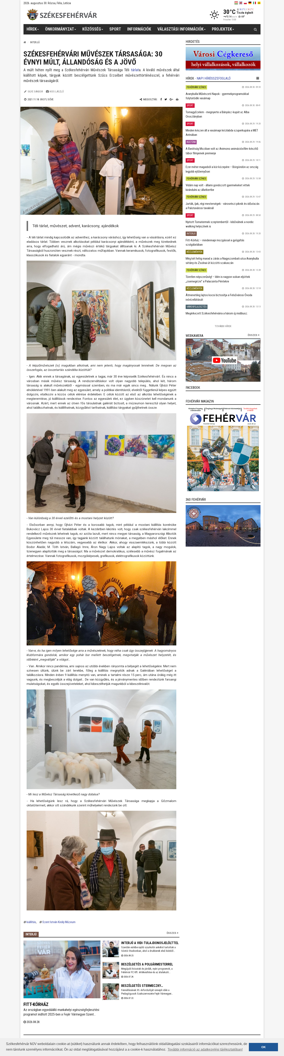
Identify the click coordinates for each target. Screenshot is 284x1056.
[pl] (245, 3)
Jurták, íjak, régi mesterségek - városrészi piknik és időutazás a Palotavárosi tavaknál (222, 206)
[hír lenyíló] (258, 78)
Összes (171, 933)
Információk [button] (139, 29)
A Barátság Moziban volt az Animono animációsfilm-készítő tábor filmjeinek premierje (222, 151)
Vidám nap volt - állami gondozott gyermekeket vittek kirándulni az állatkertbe (218, 187)
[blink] (259, 3)
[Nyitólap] (24, 42)
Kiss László (57, 91)
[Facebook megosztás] (161, 99)
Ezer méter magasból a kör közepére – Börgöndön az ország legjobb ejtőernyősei (222, 169)
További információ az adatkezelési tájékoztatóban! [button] (205, 1049)
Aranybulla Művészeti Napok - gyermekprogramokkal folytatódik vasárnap (217, 96)
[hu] (236, 3)
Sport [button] (115, 29)
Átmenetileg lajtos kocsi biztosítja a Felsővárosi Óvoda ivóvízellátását (219, 297)
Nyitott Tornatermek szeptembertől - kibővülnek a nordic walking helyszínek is (220, 224)
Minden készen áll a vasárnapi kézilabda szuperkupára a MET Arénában (222, 133)
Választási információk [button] (180, 29)
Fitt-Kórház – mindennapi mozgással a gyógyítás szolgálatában (215, 242)
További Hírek (223, 326)
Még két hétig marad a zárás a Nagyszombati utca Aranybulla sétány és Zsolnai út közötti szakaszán (222, 261)
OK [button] (263, 1047)
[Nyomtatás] (177, 99)
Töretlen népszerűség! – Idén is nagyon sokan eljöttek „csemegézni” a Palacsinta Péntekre (218, 279)
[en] (240, 3)
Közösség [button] (91, 29)
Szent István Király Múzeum (58, 922)
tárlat (135, 70)
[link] (223, 58)
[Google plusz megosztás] (171, 99)
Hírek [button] (32, 29)
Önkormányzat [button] (59, 29)
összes (252, 335)
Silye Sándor (35, 91)
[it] (254, 3)
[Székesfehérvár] (62, 15)
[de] (249, 3)
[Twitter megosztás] (165, 99)
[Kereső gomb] (255, 29)
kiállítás (31, 922)
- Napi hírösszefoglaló (213, 78)
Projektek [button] (222, 29)
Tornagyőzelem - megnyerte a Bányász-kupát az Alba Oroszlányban (217, 114)
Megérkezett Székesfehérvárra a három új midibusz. (217, 313)
